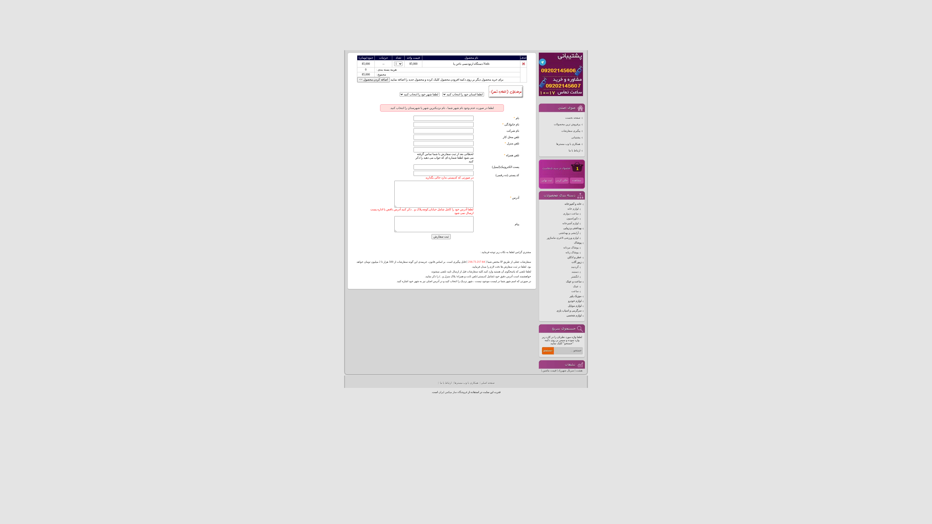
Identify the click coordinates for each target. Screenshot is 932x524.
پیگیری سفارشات (570, 131)
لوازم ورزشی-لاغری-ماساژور (563, 238)
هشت (579, 370)
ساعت (575, 291)
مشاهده (576, 180)
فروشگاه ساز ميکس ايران (453, 392)
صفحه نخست (572, 117)
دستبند (575, 271)
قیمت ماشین (549, 370)
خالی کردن (562, 180)
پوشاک (578, 242)
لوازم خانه (573, 208)
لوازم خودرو (575, 301)
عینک (576, 286)
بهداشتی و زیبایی (572, 228)
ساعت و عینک (574, 281)
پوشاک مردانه (571, 247)
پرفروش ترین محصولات (567, 124)
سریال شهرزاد (566, 370)
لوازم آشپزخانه (570, 223)
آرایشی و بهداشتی (569, 233)
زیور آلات (577, 262)
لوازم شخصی (574, 315)
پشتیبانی (575, 137)
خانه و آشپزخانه (573, 204)
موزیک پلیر (576, 296)
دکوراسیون (572, 218)
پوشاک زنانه (572, 252)
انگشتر (575, 276)
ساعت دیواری (571, 213)
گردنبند (575, 267)
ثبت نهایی (546, 180)
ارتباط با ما (574, 150)
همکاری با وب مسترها (568, 144)
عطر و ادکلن (574, 257)
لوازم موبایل (575, 305)
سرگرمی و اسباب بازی (569, 310)
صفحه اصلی (488, 383)
